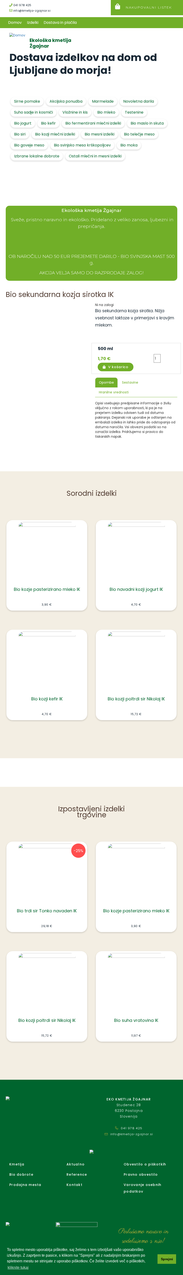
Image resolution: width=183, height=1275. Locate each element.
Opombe (106, 382)
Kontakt (74, 1184)
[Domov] (17, 35)
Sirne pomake (27, 101)
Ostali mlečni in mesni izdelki (95, 156)
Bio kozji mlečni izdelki (55, 134)
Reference (76, 1174)
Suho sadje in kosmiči (33, 112)
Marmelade (103, 101)
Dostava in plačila (60, 22)
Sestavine (130, 382)
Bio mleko (106, 112)
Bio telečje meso (139, 134)
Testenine (134, 112)
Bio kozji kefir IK (47, 699)
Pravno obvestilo (141, 1174)
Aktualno (75, 1164)
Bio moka (128, 145)
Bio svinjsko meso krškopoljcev (82, 145)
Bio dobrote (21, 1174)
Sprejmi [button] (167, 1259)
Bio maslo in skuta (147, 123)
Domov (15, 22)
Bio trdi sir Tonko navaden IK (47, 911)
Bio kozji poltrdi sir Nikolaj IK (136, 699)
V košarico (118, 367)
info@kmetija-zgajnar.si (31, 11)
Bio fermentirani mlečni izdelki (93, 123)
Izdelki (32, 22)
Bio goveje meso (29, 145)
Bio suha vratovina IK (136, 1020)
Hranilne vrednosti (114, 392)
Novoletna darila (138, 101)
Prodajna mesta (25, 1184)
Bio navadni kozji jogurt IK (136, 589)
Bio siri (19, 134)
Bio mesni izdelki (99, 134)
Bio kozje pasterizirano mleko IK (47, 589)
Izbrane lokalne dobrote (36, 156)
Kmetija (16, 1164)
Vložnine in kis (75, 112)
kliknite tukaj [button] (18, 1267)
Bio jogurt (22, 123)
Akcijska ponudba (66, 101)
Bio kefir (48, 123)
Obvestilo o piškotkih (145, 1164)
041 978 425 (21, 5)
